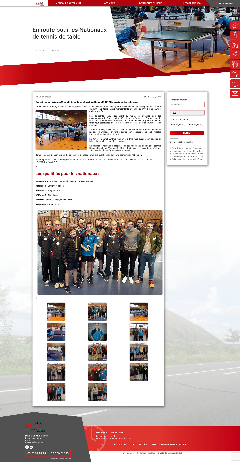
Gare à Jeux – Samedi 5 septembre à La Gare (193, 148)
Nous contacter (129, 453)
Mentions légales (147, 453)
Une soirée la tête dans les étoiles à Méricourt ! (194, 153)
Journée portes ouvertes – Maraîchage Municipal (195, 156)
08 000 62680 (60, 453)
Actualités (139, 444)
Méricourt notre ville (69, 3)
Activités (109, 3)
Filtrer (187, 133)
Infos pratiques (191, 3)
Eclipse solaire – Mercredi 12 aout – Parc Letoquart (196, 159)
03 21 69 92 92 (36, 453)
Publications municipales (169, 444)
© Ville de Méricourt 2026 (169, 453)
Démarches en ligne (150, 3)
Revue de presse (43, 96)
